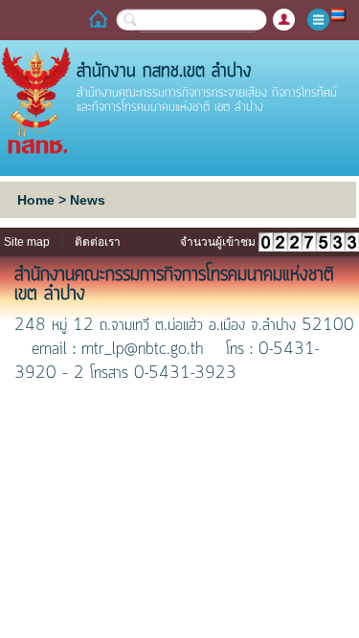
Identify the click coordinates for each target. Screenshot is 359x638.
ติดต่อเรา (98, 242)
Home (36, 200)
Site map (27, 242)
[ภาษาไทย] (339, 13)
